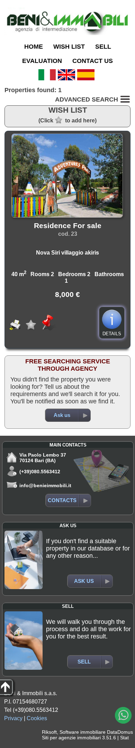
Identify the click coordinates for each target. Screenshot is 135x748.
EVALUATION (42, 60)
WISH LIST (69, 46)
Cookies (37, 718)
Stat (124, 737)
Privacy (13, 718)
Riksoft (49, 732)
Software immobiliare (83, 732)
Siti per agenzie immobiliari (71, 737)
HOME (33, 46)
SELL (103, 46)
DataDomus (120, 732)
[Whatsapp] (123, 715)
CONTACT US (92, 60)
